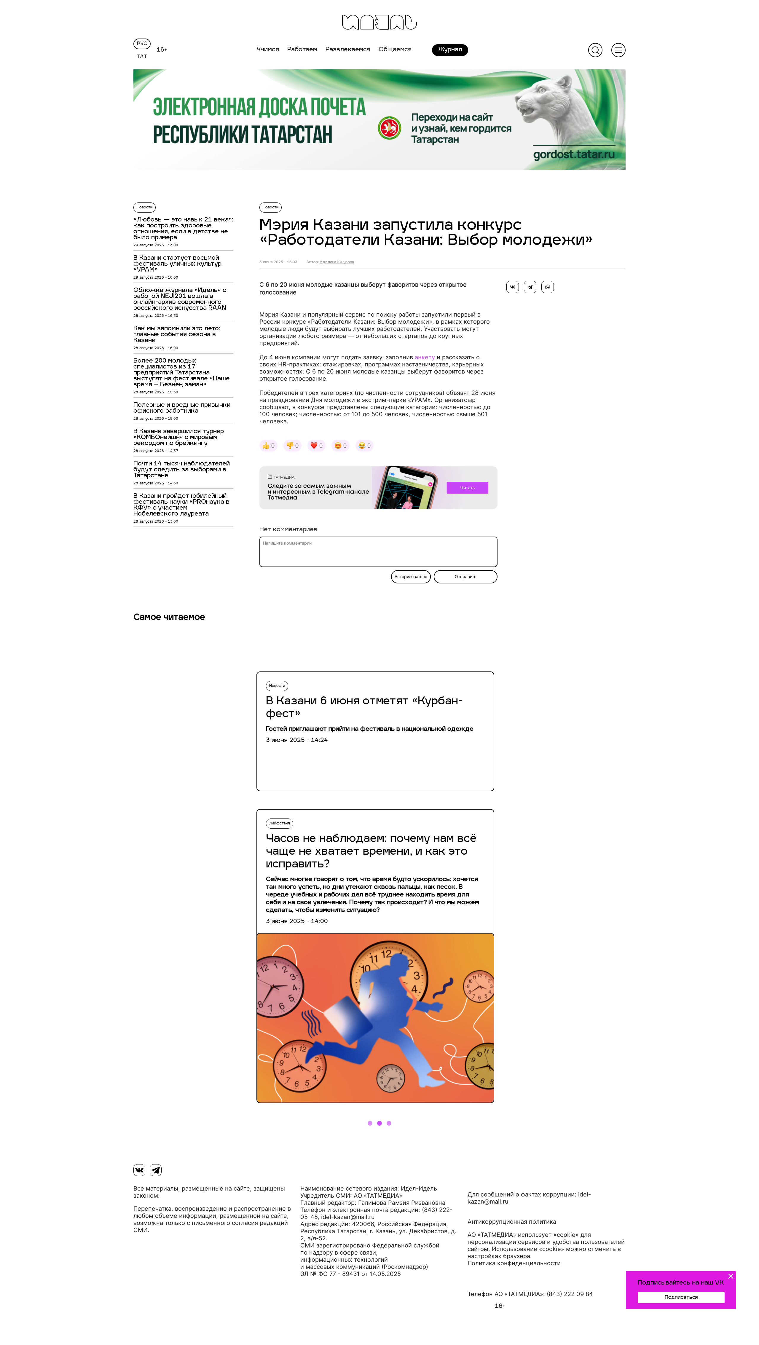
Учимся (267, 50)
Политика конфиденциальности (514, 1263)
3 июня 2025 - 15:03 (278, 262)
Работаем (302, 50)
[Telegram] (530, 287)
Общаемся (395, 50)
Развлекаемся (348, 50)
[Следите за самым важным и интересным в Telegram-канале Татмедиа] (378, 488)
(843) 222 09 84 (570, 1294)
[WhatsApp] (547, 287)
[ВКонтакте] (512, 287)
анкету (425, 357)
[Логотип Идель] (379, 23)
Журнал (450, 50)
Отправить (465, 576)
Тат (142, 57)
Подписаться (681, 1297)
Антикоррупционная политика (512, 1221)
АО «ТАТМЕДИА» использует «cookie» (523, 1234)
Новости (144, 207)
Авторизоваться (411, 576)
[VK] (139, 1170)
